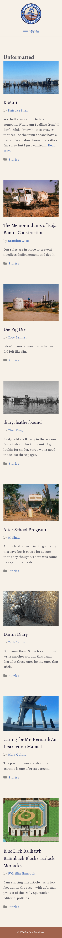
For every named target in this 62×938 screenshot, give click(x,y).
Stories (14, 160)
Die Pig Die (14, 329)
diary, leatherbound (22, 422)
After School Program (24, 529)
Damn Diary (15, 634)
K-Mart (10, 102)
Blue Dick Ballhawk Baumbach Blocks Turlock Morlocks (29, 858)
